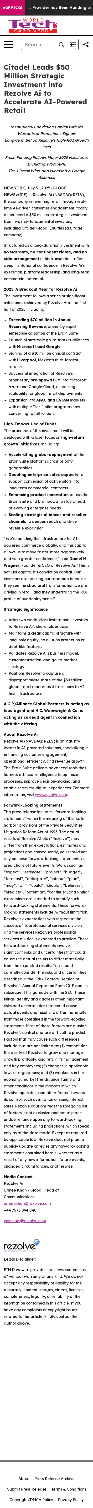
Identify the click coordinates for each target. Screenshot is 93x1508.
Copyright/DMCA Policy (31, 1499)
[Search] (61, 44)
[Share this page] (86, 44)
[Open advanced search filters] (72, 44)
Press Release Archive (54, 1478)
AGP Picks (12, 7)
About (24, 1478)
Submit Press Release (26, 1489)
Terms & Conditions (68, 1489)
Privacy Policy (71, 1499)
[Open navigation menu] (8, 44)
